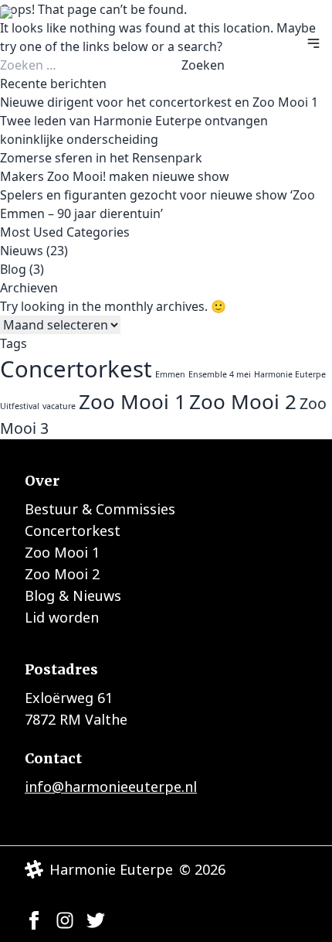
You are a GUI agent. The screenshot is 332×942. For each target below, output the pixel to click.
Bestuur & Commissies (100, 509)
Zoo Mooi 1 (132, 401)
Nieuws (21, 250)
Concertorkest (76, 368)
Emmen (170, 374)
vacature (59, 406)
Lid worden (62, 617)
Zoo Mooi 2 (242, 401)
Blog (13, 269)
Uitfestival (19, 406)
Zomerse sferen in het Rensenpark (101, 157)
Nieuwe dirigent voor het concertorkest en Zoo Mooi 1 (159, 102)
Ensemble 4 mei (219, 374)
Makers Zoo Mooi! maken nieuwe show (114, 176)
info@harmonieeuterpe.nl (111, 786)
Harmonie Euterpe (290, 374)
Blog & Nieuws (73, 595)
